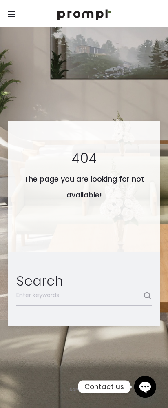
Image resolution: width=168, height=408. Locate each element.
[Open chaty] (145, 387)
